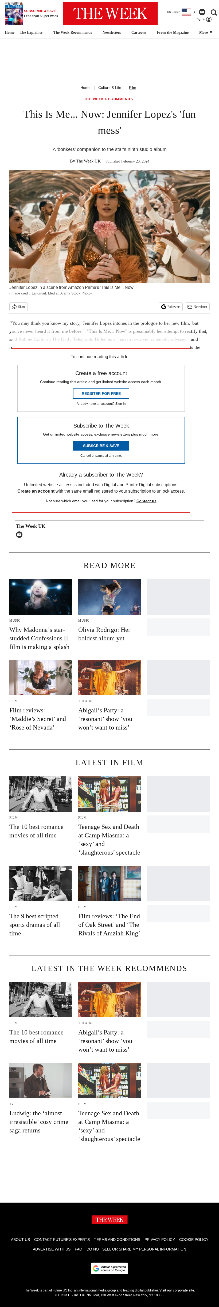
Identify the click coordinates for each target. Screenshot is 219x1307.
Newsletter (200, 307)
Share (21, 307)
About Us (20, 1239)
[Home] (8, 33)
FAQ (78, 1249)
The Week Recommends (72, 33)
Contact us (146, 501)
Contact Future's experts (62, 1239)
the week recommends (108, 99)
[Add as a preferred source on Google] (109, 1268)
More (204, 33)
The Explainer (31, 33)
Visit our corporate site (176, 1290)
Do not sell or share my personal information (136, 1249)
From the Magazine (173, 33)
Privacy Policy (159, 1239)
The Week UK (88, 161)
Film (132, 87)
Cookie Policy (193, 1239)
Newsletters (112, 33)
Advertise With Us (52, 1249)
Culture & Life (109, 87)
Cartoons (138, 33)
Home (85, 87)
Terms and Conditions (117, 1239)
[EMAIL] (20, 534)
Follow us (173, 307)
